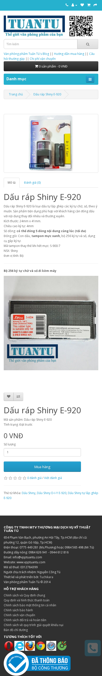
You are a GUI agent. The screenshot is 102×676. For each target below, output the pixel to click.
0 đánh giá (34, 478)
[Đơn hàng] (88, 5)
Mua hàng (42, 466)
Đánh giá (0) (32, 182)
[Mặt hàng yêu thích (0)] (82, 5)
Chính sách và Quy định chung (24, 595)
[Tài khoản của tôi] (74, 5)
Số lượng (10, 444)
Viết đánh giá (53, 478)
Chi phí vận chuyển (43, 59)
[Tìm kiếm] (87, 44)
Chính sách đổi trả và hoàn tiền (25, 620)
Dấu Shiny (28, 493)
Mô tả (12, 182)
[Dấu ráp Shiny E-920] (51, 143)
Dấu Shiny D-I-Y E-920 (51, 493)
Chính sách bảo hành (18, 610)
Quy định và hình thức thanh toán (27, 600)
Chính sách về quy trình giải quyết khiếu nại (33, 625)
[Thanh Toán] (95, 5)
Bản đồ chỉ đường (16, 630)
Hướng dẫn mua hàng (69, 54)
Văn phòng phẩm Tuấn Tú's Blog (26, 54)
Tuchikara (46, 577)
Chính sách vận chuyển (19, 615)
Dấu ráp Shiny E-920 (47, 94)
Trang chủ (16, 94)
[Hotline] (67, 5)
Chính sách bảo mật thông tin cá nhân (30, 605)
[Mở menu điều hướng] (90, 79)
